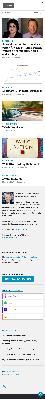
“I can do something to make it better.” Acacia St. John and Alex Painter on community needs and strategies (22, 49)
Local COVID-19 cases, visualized (22, 90)
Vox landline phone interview (14, 335)
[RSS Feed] (4, 387)
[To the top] (40, 394)
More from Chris (10, 331)
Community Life (9, 124)
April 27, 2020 (7, 94)
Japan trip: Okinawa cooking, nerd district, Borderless (19, 342)
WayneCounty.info (9, 238)
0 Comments (22, 167)
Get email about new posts (18, 279)
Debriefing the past (14, 127)
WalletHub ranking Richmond (20, 164)
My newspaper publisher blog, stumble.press (20, 359)
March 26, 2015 (8, 182)
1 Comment (17, 57)
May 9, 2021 (6, 57)
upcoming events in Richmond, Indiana (21, 257)
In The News (7, 41)
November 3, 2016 (9, 167)
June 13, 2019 (7, 131)
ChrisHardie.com (20, 229)
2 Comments (19, 94)
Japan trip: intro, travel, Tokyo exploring (18, 354)
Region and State (10, 175)
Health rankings (12, 178)
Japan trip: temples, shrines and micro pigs (19, 349)
